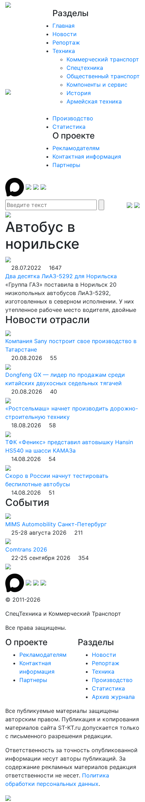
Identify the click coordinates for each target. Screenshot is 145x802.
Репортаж (66, 42)
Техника (63, 50)
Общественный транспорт (103, 76)
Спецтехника (85, 67)
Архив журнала (113, 696)
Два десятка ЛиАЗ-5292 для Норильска (61, 276)
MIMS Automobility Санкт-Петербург (56, 524)
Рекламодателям (76, 148)
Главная (63, 25)
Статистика (69, 126)
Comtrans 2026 (26, 549)
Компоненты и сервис (97, 84)
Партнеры (66, 164)
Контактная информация (86, 156)
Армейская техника (94, 101)
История (79, 92)
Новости (64, 34)
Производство (72, 118)
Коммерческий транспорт (103, 59)
